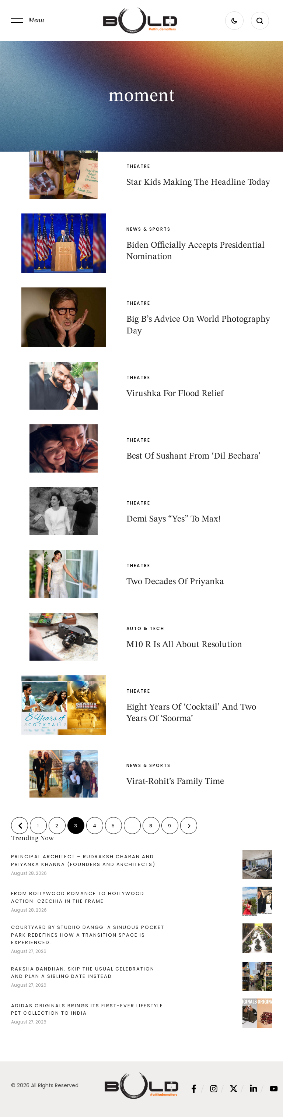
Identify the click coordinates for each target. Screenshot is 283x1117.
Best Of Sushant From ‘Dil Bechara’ (193, 456)
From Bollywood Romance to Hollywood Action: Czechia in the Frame (77, 897)
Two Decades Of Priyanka (175, 581)
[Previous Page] (19, 825)
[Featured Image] (63, 174)
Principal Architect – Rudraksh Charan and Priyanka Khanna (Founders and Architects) (83, 860)
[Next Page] (188, 825)
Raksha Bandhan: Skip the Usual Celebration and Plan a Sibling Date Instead (82, 972)
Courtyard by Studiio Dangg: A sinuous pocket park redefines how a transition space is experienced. (87, 934)
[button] (27, 20)
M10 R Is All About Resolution (184, 644)
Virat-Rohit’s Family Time (175, 781)
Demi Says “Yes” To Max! (173, 519)
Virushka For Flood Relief (174, 393)
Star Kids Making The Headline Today (198, 182)
